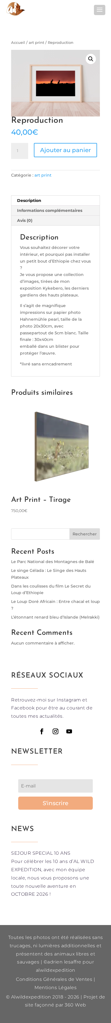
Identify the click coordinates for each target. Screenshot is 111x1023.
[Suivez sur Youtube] (69, 731)
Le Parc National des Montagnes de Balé (52, 561)
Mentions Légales (55, 987)
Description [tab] (29, 200)
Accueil (18, 42)
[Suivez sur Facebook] (42, 731)
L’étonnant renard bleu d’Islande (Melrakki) (55, 617)
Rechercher (85, 534)
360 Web (75, 1005)
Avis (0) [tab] (24, 220)
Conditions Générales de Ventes (54, 979)
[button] (91, 59)
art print (36, 42)
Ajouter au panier (65, 150)
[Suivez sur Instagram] (55, 731)
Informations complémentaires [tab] (49, 210)
